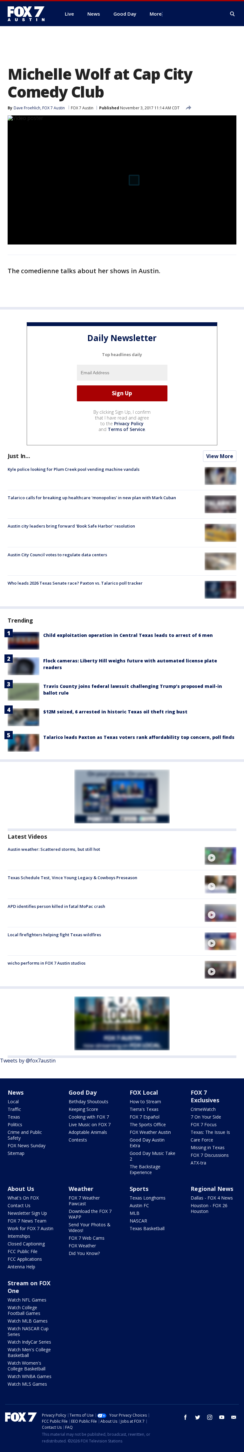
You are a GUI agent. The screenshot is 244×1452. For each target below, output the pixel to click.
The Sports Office (148, 1124)
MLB (134, 1213)
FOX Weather (82, 1246)
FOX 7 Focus (204, 1124)
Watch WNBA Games (29, 1376)
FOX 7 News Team (27, 1221)
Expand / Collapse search (232, 14)
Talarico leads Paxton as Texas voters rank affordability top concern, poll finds (138, 737)
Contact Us (19, 1205)
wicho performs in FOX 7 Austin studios (46, 963)
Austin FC (139, 1205)
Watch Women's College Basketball (26, 1366)
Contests (78, 1140)
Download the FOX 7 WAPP (90, 1214)
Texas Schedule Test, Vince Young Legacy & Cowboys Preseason (72, 877)
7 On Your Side (206, 1117)
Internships (19, 1236)
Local (13, 1101)
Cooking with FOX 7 (89, 1117)
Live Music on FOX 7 (90, 1124)
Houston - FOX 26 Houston (209, 1208)
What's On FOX (23, 1198)
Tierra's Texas (144, 1109)
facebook (185, 1417)
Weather (81, 1189)
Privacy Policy (129, 423)
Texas (14, 1117)
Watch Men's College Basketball (29, 1352)
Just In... (19, 456)
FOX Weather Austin (150, 1132)
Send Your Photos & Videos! (90, 1227)
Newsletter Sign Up (27, 1213)
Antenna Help (21, 1267)
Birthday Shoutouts (88, 1101)
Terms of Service (126, 429)
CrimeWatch (203, 1109)
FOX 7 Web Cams (87, 1238)
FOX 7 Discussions (210, 1155)
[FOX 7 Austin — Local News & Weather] (29, 13)
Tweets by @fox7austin (28, 1060)
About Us (21, 1189)
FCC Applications (25, 1259)
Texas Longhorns (148, 1198)
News (16, 1092)
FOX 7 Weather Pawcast (84, 1201)
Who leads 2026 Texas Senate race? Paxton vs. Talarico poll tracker (75, 583)
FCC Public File (22, 1251)
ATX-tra (198, 1163)
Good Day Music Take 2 (152, 1156)
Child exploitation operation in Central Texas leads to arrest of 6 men (128, 635)
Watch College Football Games (24, 1310)
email (234, 1417)
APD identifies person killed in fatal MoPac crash (56, 906)
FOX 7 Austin (82, 108)
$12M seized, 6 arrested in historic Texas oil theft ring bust (115, 712)
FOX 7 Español (144, 1117)
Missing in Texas (208, 1147)
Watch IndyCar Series (29, 1342)
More (156, 14)
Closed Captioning (26, 1244)
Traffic (14, 1109)
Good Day (83, 1092)
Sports (139, 1189)
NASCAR (138, 1221)
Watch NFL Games (27, 1300)
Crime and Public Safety (25, 1135)
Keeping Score (83, 1109)
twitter (198, 1417)
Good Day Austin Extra (147, 1143)
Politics (15, 1124)
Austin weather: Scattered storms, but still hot (54, 849)
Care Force (202, 1140)
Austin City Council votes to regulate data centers (57, 555)
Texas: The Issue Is (210, 1132)
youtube (222, 1417)
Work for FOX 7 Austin (30, 1228)
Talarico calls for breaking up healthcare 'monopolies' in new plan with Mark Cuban (92, 497)
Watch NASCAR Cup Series (28, 1331)
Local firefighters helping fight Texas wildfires (54, 935)
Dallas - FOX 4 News (212, 1198)
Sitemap (16, 1153)
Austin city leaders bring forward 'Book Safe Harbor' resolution (71, 526)
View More (219, 456)
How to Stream (145, 1101)
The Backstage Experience (145, 1169)
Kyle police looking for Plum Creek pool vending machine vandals (73, 469)
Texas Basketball (147, 1228)
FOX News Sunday (26, 1145)
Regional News (212, 1189)
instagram (210, 1417)
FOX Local (144, 1092)
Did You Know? (84, 1253)
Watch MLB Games (28, 1321)
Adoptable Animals (88, 1132)
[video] (220, 856)
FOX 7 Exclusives (205, 1096)
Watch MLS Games (27, 1384)
